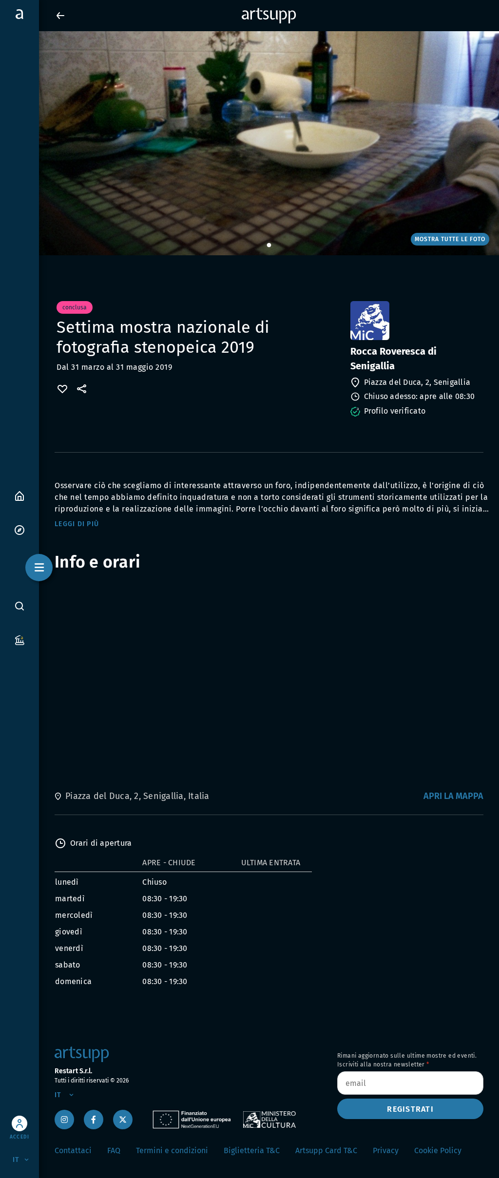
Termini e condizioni (172, 1150)
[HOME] (19, 495)
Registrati (410, 1109)
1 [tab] (269, 245)
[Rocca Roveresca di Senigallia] (415, 320)
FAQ (113, 1150)
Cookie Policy (437, 1150)
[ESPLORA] (19, 529)
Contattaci (73, 1150)
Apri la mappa (453, 796)
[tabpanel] (249, 143)
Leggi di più (77, 524)
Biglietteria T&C (252, 1150)
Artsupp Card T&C (326, 1150)
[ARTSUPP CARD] (19, 639)
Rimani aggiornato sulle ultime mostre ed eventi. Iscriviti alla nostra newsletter (407, 1060)
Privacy (386, 1150)
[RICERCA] (19, 605)
